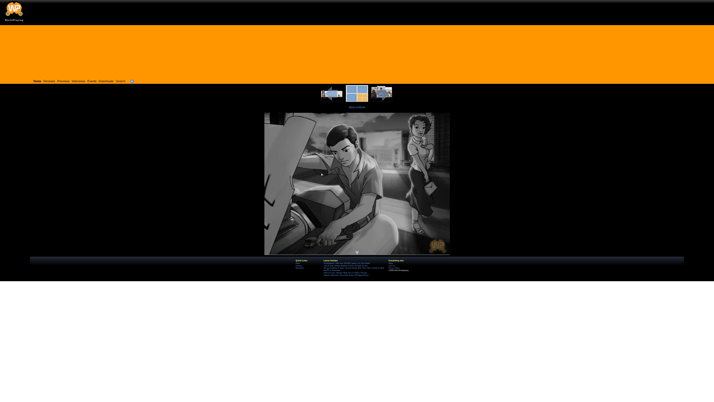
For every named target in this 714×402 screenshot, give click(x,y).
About (391, 263)
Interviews (78, 81)
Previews (63, 81)
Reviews (49, 81)
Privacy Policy (394, 268)
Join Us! (392, 266)
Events (92, 81)
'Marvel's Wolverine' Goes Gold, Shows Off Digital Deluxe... (347, 275)
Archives (299, 266)
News (298, 263)
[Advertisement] (357, 51)
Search (120, 81)
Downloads (106, 81)
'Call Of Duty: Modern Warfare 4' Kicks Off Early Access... (346, 266)
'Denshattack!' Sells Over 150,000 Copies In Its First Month (347, 263)
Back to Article (357, 107)
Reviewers (300, 268)
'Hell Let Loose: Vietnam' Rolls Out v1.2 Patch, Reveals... (346, 273)
